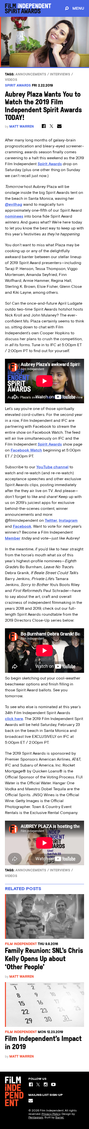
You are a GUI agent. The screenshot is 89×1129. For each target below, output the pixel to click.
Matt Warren (21, 126)
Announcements (30, 74)
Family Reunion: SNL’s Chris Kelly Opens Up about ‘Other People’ (44, 959)
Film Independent (21, 944)
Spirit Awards (18, 85)
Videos (11, 80)
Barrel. (59, 1117)
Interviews (60, 74)
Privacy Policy (51, 1114)
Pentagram (35, 1117)
